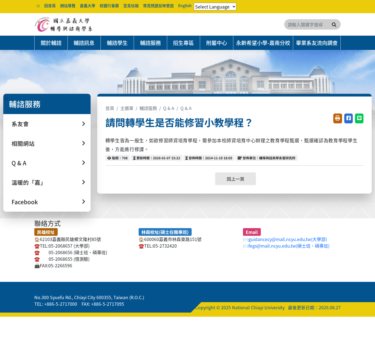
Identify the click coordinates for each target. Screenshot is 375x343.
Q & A (168, 108)
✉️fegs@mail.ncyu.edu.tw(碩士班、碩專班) (286, 245)
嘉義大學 (87, 5)
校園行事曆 (109, 5)
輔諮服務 (150, 43)
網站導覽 (67, 5)
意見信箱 (131, 5)
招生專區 (183, 43)
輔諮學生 (117, 43)
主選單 (126, 108)
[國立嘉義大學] (64, 24)
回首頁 (50, 5)
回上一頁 (235, 178)
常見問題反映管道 (158, 5)
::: (38, 5)
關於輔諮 (51, 43)
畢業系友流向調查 (317, 43)
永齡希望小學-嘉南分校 (263, 43)
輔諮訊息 (84, 43)
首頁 (109, 108)
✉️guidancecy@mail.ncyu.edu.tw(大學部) (285, 239)
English (185, 5)
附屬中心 (216, 43)
